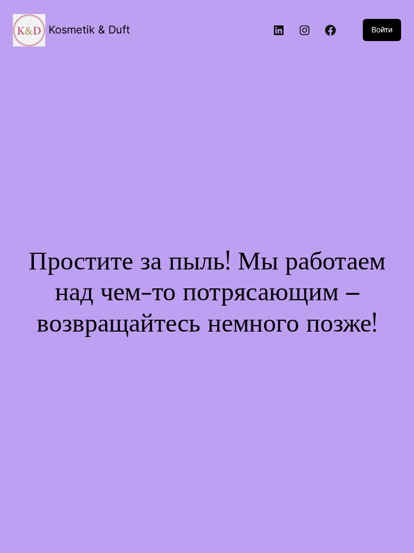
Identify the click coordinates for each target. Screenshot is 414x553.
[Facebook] (330, 30)
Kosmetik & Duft (89, 29)
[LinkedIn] (278, 30)
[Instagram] (304, 30)
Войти (381, 29)
